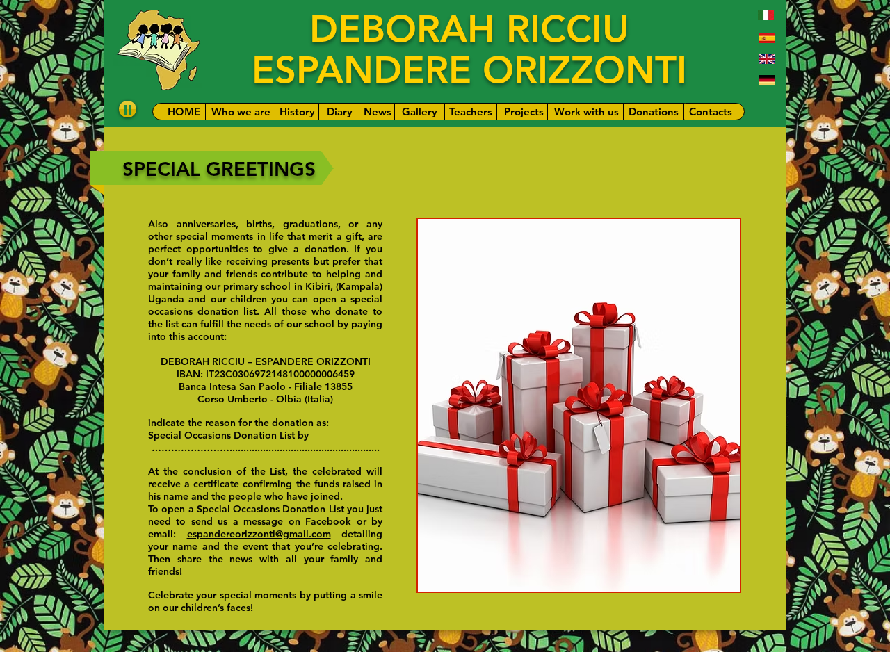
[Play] (127, 109)
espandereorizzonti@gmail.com (259, 534)
